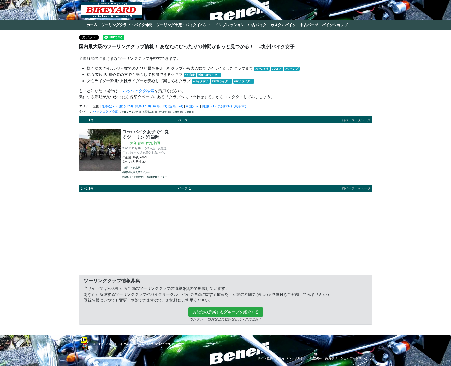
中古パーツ (309, 25)
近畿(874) (176, 106)
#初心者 (190, 74)
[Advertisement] (225, 232)
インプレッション (229, 25)
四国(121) (209, 106)
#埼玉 (178, 111)
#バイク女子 (201, 81)
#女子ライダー (243, 81)
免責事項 (331, 358)
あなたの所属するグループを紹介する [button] (225, 312)
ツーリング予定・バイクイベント (183, 25)
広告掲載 (316, 358)
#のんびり (261, 68)
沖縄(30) (240, 106)
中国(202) (192, 106)
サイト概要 (265, 358)
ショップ (346, 358)
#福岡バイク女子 (131, 167)
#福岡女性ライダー (157, 177)
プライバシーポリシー (291, 358)
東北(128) (126, 106)
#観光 (189, 111)
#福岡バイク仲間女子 (133, 177)
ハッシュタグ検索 (138, 90)
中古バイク (257, 25)
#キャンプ (291, 68)
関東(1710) (143, 106)
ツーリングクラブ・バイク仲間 (126, 25)
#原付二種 (149, 111)
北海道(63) (109, 106)
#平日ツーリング (130, 111)
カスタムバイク (283, 25)
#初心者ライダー (209, 74)
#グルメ (277, 68)
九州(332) (225, 106)
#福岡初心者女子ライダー (136, 172)
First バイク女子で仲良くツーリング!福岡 (145, 134)
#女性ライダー (221, 81)
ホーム (91, 25)
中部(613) (160, 106)
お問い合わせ (364, 358)
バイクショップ (335, 25)
